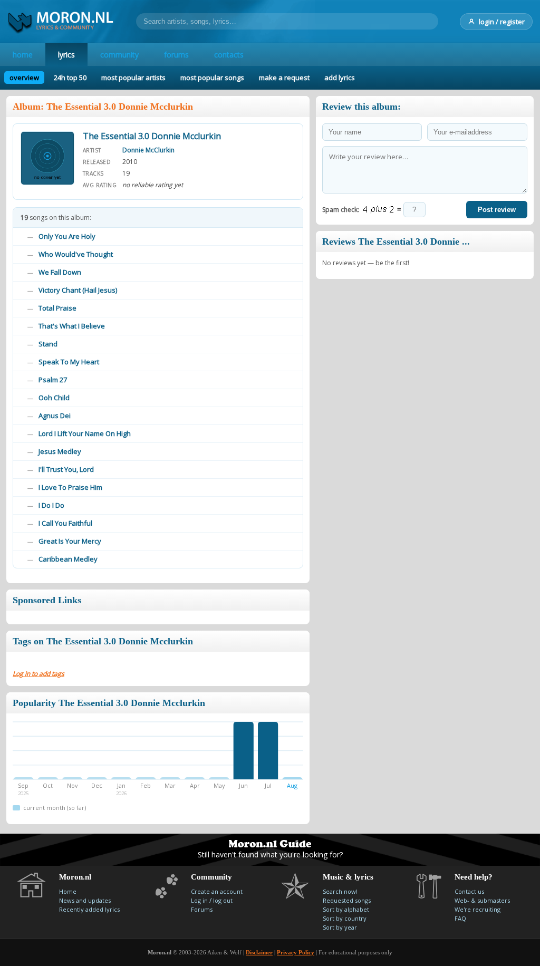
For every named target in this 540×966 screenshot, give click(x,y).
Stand (47, 344)
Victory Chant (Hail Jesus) (77, 290)
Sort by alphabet (346, 909)
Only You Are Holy (66, 236)
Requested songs (347, 900)
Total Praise (57, 308)
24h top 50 (70, 77)
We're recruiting (477, 909)
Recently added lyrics (89, 909)
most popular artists (133, 77)
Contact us (469, 891)
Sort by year (340, 927)
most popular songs (212, 77)
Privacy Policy (295, 952)
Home (67, 891)
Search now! (340, 891)
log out (223, 900)
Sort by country (345, 918)
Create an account (217, 891)
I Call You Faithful (65, 523)
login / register (502, 21)
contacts (229, 55)
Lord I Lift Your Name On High (84, 433)
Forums (202, 909)
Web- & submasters (482, 900)
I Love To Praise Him (70, 487)
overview (24, 77)
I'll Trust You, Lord (66, 469)
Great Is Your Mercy (69, 541)
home (23, 55)
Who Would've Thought (75, 254)
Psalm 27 (52, 379)
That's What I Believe (71, 326)
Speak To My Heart (68, 361)
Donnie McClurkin (148, 150)
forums (176, 55)
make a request (284, 77)
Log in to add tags (38, 673)
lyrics (66, 55)
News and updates (85, 900)
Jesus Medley (59, 451)
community (119, 55)
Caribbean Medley (68, 559)
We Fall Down (59, 272)
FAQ (460, 918)
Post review (497, 210)
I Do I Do (51, 505)
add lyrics (339, 77)
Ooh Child (54, 397)
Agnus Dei (54, 415)
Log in (199, 900)
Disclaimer (259, 952)
